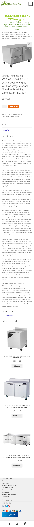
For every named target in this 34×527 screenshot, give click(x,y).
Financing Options (7, 487)
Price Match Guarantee (9, 494)
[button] (29, 44)
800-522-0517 (7, 503)
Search (17, 524)
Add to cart (14, 106)
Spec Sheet (9, 315)
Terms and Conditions (8, 490)
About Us (4, 481)
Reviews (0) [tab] (5, 130)
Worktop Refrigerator (13, 116)
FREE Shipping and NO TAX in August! (17, 17)
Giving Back (5, 483)
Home (5, 32)
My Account (5, 496)
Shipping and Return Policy (10, 485)
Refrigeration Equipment (14, 32)
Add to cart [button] (17, 366)
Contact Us (5, 492)
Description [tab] (5, 125)
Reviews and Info (7, 478)
